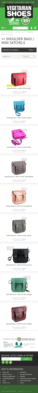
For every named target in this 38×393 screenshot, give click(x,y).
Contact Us (6, 383)
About (4, 2)
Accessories (9, 32)
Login (32, 2)
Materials (23, 372)
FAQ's (4, 381)
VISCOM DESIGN (27, 391)
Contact (11, 2)
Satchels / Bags (19, 32)
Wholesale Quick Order (28, 378)
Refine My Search (10, 50)
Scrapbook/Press (8, 378)
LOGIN (22, 383)
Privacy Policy (7, 374)
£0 (4, 28)
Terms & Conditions (8, 376)
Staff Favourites (25, 381)
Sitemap (22, 376)
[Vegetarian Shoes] (19, 14)
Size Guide (5, 372)
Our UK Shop (19, 2)
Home (27, 2)
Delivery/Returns (26, 374)
